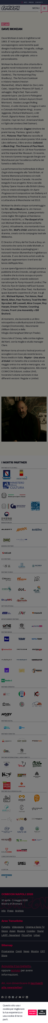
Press (31, 2)
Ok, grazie (42, 1012)
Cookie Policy (32, 1012)
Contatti (39, 2)
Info (25, 2)
